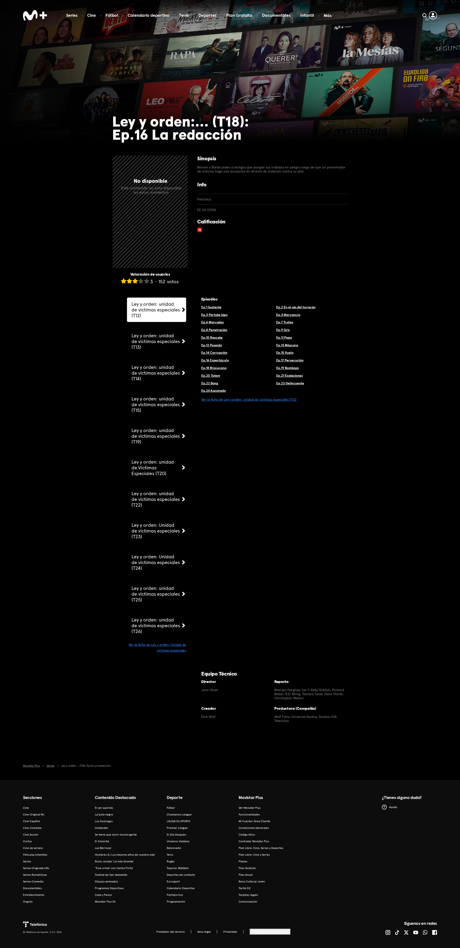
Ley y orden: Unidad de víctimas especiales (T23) (156, 530)
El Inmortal (102, 841)
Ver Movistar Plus (249, 807)
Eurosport (173, 881)
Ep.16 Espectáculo (215, 360)
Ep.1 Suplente (211, 307)
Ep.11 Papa (284, 337)
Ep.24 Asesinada (213, 391)
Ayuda (393, 807)
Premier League (177, 828)
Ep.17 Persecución (290, 360)
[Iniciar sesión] (433, 15)
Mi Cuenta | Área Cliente (254, 821)
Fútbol (111, 15)
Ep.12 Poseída (211, 345)
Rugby (170, 861)
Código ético (247, 834)
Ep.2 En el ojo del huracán (296, 307)
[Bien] (141, 280)
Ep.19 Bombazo (287, 368)
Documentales (276, 15)
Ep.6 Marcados (212, 322)
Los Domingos (104, 821)
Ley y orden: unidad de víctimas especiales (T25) (156, 594)
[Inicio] (35, 15)
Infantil (307, 15)
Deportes (207, 15)
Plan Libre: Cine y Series (254, 854)
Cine (91, 15)
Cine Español (31, 821)
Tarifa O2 (245, 888)
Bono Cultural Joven (252, 881)
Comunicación (248, 901)
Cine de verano (33, 848)
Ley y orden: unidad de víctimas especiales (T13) (156, 341)
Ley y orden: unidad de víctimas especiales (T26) (156, 625)
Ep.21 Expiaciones (289, 375)
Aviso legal (204, 931)
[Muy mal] (123, 280)
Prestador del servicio (170, 931)
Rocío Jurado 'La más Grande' (114, 861)
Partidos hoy (175, 895)
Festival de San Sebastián (111, 874)
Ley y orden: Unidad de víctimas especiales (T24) (156, 562)
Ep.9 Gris (283, 330)
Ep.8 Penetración (214, 330)
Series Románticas (35, 874)
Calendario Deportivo (181, 888)
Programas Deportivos (109, 888)
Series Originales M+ (36, 868)
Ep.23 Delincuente (290, 383)
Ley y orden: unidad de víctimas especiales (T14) (156, 373)
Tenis (184, 15)
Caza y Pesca (103, 895)
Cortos (27, 841)
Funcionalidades (249, 814)
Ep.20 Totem (210, 375)
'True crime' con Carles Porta (114, 868)
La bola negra (104, 814)
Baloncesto (174, 848)
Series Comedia (33, 881)
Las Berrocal (103, 848)
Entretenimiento (33, 895)
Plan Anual (246, 874)
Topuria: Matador (178, 868)
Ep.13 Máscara (287, 345)
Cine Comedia (32, 828)
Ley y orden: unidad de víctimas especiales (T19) (156, 436)
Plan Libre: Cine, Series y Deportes (261, 848)
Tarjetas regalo (248, 895)
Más (328, 15)
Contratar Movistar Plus (254, 841)
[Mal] (129, 280)
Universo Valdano (178, 841)
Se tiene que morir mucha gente (116, 834)
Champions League (179, 814)
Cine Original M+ (34, 814)
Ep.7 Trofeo (284, 322)
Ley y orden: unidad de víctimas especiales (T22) (156, 499)
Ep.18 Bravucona (213, 368)
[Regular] (135, 280)
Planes (243, 861)
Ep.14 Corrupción (214, 353)
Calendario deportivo (148, 15)
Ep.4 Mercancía (288, 315)
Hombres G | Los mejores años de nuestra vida (125, 854)
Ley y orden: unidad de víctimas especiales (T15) (156, 404)
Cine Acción (30, 834)
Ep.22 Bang (209, 383)
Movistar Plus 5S (105, 901)
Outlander (101, 828)
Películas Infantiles (35, 854)
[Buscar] (424, 15)
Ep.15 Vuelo (284, 353)
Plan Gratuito (239, 15)
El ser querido (104, 807)
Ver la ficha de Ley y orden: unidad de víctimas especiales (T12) (248, 399)
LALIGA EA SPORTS (178, 821)
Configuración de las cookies (270, 931)
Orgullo (28, 901)
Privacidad (230, 931)
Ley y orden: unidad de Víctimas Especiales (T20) (153, 467)
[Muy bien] (146, 280)
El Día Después (176, 834)
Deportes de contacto (181, 874)
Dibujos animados (106, 881)
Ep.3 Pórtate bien (214, 315)
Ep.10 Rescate (212, 337)
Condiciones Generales (254, 828)
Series (72, 15)
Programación (176, 901)
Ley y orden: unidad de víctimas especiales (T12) (156, 309)
